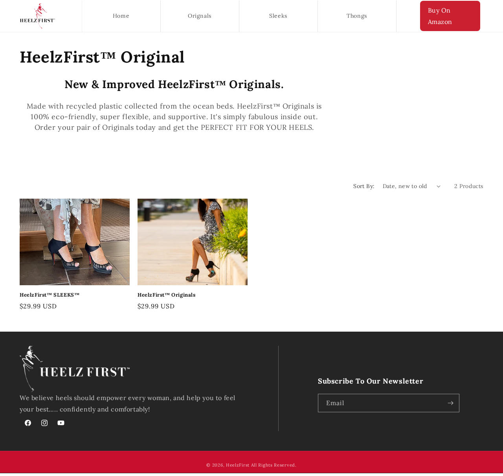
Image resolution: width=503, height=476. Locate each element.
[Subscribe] (450, 403)
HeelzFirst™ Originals (167, 295)
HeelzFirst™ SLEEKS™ (49, 295)
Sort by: (363, 186)
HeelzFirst (238, 465)
